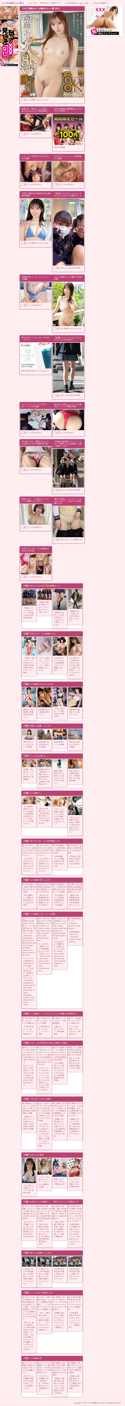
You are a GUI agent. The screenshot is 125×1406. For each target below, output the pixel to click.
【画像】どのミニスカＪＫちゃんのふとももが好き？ (67, 339)
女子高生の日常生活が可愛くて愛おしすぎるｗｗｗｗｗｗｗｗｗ (59, 1274)
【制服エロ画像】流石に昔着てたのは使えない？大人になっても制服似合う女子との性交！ (59, 1385)
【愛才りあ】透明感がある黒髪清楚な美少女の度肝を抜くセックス (74, 900)
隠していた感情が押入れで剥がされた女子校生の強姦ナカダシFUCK (75, 1063)
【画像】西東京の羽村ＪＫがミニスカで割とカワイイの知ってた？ (44, 607)
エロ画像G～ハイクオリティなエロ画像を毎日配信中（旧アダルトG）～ (61, 1014)
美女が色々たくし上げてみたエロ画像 (28, 744)
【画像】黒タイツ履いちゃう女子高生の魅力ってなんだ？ (74, 616)
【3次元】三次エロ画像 (40, 1099)
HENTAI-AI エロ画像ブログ (50, 3)
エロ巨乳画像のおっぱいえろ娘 (76, 3)
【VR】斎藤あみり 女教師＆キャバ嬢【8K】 (41, 8)
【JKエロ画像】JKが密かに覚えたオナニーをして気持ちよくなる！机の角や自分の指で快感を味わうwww (44, 1234)
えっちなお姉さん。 (35, 134)
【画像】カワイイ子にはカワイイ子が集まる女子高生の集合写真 (28, 613)
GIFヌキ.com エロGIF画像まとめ (45, 841)
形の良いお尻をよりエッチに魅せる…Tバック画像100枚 (67, 405)
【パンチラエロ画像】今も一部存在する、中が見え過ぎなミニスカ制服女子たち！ (44, 1383)
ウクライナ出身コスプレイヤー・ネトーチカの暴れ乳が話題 (44, 1182)
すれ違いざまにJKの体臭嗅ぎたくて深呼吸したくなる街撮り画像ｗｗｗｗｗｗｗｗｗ (28, 1276)
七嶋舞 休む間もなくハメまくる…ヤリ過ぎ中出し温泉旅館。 (28, 774)
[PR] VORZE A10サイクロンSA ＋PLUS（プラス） (40, 371)
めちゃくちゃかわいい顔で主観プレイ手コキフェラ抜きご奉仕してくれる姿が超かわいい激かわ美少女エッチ (28, 1075)
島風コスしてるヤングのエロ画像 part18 (59, 1181)
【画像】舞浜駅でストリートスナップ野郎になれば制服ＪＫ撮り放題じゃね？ (67, 443)
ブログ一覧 (32, 3)
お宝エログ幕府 (37, 1155)
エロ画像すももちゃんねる (38, 100)
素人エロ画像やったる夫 (40, 1253)
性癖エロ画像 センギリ (40, 726)
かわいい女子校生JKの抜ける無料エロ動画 (48, 1043)
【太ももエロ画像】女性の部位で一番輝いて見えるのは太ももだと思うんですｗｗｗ (74, 824)
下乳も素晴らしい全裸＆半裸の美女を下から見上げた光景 (28, 900)
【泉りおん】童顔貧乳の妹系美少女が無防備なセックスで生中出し (44, 900)
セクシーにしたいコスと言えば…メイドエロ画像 (34, 405)
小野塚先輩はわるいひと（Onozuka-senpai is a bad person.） (75, 936)
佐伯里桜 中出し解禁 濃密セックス (44, 712)
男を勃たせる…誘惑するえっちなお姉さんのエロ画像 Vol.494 (35, 442)
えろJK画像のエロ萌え (13, 3)
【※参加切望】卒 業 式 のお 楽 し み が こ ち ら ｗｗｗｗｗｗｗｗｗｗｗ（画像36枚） (75, 1320)
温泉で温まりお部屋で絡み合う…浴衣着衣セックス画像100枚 (74, 776)
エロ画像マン (36, 793)
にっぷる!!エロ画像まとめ (41, 1293)
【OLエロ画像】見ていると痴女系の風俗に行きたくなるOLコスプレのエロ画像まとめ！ (44, 816)
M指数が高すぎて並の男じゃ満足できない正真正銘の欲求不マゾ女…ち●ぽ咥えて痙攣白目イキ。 (44, 776)
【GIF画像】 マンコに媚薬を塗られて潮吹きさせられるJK (59, 861)
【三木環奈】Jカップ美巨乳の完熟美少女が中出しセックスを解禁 (59, 900)
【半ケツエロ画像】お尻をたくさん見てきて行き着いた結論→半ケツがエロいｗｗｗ (59, 816)
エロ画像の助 (36, 1358)
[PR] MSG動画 (59, 147)
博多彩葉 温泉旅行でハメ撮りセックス (74, 712)
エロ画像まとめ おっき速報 (42, 914)
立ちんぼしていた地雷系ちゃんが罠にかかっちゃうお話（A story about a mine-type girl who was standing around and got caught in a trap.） (60, 954)
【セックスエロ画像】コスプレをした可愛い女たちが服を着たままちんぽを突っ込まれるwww (28, 1229)
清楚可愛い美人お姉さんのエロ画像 (44, 744)
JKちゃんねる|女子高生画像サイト (74, 268)
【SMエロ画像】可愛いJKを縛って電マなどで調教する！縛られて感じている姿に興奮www (59, 1229)
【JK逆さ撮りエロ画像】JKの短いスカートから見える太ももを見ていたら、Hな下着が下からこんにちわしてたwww (75, 1234)
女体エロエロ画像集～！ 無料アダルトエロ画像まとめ (54, 1202)
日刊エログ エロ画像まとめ (72, 539)
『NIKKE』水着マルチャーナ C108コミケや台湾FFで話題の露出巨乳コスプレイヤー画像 (29, 665)
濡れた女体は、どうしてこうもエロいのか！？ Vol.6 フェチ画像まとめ (67, 501)
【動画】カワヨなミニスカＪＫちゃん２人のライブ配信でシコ (67, 194)
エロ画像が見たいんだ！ (40, 880)
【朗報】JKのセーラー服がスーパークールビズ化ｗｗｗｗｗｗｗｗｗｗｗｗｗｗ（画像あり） (59, 1320)
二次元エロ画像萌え (100, 3)
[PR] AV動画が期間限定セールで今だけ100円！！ (68, 110)
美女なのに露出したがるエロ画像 (74, 744)
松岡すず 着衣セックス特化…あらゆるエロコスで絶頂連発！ (35, 110)
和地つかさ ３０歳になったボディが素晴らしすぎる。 (35, 500)
